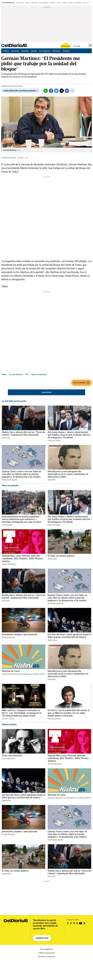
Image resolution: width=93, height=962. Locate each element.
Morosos (27, 2)
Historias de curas (11, 671)
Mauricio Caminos (8, 719)
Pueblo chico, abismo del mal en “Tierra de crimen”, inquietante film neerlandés (23, 433)
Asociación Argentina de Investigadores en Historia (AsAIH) (23, 674)
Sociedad (24, 51)
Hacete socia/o (65, 46)
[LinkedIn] (67, 91)
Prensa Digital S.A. (46, 949)
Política (6, 51)
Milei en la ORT (20, 2)
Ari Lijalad (64, 2)
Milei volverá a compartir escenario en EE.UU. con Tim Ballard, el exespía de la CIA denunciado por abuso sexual (21, 713)
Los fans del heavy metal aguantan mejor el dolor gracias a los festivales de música (69, 635)
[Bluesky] (56, 91)
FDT (26, 374)
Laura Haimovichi (8, 758)
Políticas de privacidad (46, 953)
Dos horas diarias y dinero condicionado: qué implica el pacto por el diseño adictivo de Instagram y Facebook (69, 435)
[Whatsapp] (45, 91)
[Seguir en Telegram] (74, 923)
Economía (15, 51)
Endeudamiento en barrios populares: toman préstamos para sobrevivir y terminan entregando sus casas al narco (21, 519)
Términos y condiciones (46, 956)
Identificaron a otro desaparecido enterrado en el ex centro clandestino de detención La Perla (68, 474)
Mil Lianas (57, 51)
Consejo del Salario (43, 2)
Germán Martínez (15, 374)
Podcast (66, 51)
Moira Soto (6, 438)
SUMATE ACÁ (42, 938)
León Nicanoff (7, 525)
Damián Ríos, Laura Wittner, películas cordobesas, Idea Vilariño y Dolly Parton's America (22, 558)
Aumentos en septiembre (74, 2)
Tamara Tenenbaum (9, 564)
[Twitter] (61, 91)
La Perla (58, 2)
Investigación (44, 51)
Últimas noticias (9, 724)
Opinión (34, 51)
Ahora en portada (10, 485)
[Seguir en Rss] (84, 923)
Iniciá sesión (76, 46)
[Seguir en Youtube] (80, 923)
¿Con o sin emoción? (12, 755)
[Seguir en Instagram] (77, 923)
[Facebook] (51, 91)
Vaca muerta (86, 2)
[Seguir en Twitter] (68, 923)
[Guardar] (72, 91)
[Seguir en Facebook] (71, 923)
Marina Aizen (52, 559)
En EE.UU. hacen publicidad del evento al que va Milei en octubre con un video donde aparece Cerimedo (68, 713)
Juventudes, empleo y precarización (19, 634)
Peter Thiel (34, 2)
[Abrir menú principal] (90, 45)
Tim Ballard (52, 2)
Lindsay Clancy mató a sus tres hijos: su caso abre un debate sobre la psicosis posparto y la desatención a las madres (21, 474)
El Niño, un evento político (61, 555)
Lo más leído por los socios (14, 401)
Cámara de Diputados (39, 374)
